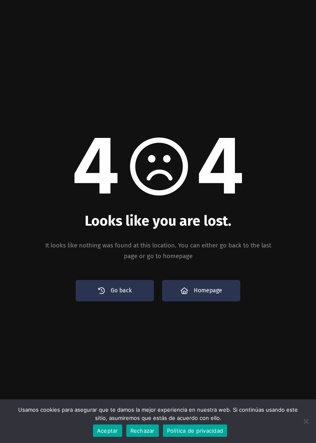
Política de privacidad (195, 430)
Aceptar (107, 430)
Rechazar (142, 430)
